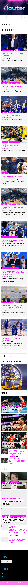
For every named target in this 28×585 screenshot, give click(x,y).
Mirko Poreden (13, 456)
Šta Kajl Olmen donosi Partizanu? (11, 427)
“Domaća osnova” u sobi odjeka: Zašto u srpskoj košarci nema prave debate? (13, 408)
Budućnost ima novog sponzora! (11, 115)
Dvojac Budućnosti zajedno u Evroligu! (13, 240)
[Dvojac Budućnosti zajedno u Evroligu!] (14, 229)
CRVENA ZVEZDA (6, 406)
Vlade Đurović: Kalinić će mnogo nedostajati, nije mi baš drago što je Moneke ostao (14, 484)
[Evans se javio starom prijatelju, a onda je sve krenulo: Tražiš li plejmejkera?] (4, 539)
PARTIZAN (22, 335)
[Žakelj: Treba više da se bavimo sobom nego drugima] (14, 42)
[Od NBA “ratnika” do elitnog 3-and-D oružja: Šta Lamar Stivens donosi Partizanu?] (4, 460)
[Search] (24, 17)
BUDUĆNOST (10, 50)
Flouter (5, 428)
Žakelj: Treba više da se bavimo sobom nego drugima (12, 54)
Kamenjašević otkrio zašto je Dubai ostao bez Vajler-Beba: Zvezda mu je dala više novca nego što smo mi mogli (18, 532)
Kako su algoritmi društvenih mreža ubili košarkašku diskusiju (13, 444)
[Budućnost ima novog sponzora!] (14, 104)
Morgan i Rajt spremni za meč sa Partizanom (11, 339)
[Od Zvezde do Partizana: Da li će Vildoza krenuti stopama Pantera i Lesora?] (4, 451)
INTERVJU (16, 268)
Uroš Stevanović (6, 56)
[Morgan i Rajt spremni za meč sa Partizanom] (14, 327)
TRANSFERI (17, 83)
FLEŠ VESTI (16, 50)
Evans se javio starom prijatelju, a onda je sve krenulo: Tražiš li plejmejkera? (17, 541)
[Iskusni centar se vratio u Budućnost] (14, 75)
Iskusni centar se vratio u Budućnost (12, 86)
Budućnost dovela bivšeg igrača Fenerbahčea (11, 146)
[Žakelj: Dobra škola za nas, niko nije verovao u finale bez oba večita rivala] (14, 294)
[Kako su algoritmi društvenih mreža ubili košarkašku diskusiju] (14, 440)
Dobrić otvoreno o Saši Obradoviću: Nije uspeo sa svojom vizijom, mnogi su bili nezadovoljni (13, 501)
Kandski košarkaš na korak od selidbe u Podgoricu (13, 208)
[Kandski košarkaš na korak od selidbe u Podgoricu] (14, 196)
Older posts (12, 356)
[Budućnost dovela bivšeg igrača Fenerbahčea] (14, 134)
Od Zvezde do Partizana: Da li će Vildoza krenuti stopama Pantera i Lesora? (17, 453)
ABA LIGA (4, 50)
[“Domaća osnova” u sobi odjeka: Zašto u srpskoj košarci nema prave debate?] (14, 404)
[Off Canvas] (3, 17)
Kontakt (3, 573)
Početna (3, 576)
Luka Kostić (5, 87)
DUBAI (4, 237)
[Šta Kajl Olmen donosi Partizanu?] (14, 422)
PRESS (15, 302)
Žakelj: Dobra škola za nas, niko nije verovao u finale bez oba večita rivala (12, 306)
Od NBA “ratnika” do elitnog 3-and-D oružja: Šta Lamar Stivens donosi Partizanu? (18, 461)
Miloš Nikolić (5, 210)
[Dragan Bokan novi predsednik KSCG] (14, 165)
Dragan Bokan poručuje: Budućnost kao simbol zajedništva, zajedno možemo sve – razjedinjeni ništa (13, 272)
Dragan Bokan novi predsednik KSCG (12, 176)
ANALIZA (10, 458)
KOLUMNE (12, 406)
